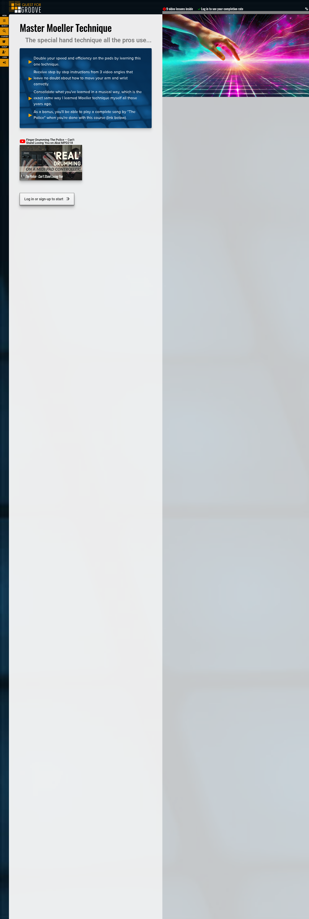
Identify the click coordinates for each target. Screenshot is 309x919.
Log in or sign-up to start (45, 199)
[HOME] (25, 7)
